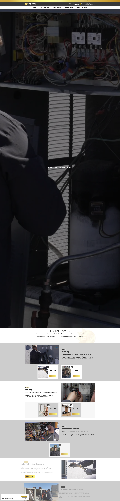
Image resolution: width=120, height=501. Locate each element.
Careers (78, 7)
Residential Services (69, 7)
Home (34, 7)
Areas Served (46, 7)
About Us (40, 7)
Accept (24, 496)
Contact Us (84, 7)
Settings (24, 498)
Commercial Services (57, 7)
